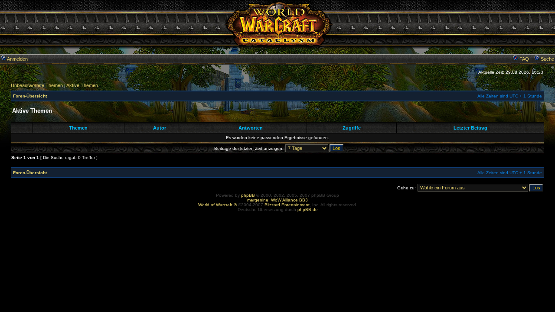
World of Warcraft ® (217, 204)
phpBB (248, 195)
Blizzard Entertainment (287, 204)
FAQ (523, 59)
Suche (546, 59)
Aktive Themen (82, 85)
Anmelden (17, 59)
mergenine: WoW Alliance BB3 (277, 200)
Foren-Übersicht (30, 96)
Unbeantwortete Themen (37, 85)
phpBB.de (307, 209)
